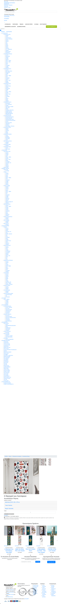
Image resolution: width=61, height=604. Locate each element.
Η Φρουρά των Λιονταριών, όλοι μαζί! (9, 550)
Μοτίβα (7, 81)
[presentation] (4, 540)
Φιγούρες (7, 48)
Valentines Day (8, 310)
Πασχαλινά (7, 318)
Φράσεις (7, 41)
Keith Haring (6, 362)
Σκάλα (7, 139)
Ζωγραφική (8, 65)
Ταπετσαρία (8, 138)
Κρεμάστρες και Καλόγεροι (8, 260)
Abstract (7, 247)
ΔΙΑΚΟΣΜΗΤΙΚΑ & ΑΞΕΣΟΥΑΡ (10, 26)
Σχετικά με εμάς (35, 585)
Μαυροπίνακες (8, 51)
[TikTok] (30, 420)
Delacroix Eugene (7, 370)
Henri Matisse (6, 358)
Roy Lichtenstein (6, 357)
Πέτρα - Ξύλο (8, 255)
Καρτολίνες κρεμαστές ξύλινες (11, 317)
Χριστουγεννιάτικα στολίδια (8, 293)
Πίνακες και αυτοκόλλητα (8, 216)
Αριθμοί (7, 129)
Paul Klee (5, 363)
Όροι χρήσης (44, 592)
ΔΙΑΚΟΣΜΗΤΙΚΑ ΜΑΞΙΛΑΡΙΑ (11, 325)
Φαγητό (7, 98)
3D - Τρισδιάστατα (9, 49)
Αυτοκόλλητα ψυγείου (7, 68)
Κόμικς (7, 99)
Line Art (7, 84)
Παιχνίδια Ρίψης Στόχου (10, 119)
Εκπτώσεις (7, 315)
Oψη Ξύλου (8, 107)
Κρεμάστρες (8, 52)
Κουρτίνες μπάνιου (7, 285)
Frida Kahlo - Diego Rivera (8, 355)
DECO (7, 324)
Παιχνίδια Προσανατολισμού (10, 120)
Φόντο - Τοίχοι (8, 61)
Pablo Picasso (6, 353)
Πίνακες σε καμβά (7, 185)
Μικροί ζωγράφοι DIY (9, 201)
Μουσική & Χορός (9, 122)
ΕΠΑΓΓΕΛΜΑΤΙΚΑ (43, 24)
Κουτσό (7, 121)
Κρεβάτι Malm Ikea (9, 112)
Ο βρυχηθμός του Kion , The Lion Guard (41, 550)
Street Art (7, 199)
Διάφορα (7, 50)
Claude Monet (6, 342)
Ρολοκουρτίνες (6, 272)
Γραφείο (7, 301)
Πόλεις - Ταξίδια (8, 60)
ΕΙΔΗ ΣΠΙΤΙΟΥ (6, 323)
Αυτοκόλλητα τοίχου (7, 34)
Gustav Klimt (6, 341)
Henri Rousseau (6, 372)
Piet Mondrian (6, 361)
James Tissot (6, 373)
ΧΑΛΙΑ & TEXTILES (7, 331)
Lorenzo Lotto (6, 380)
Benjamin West (6, 365)
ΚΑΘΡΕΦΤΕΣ (8, 327)
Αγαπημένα (53, 593)
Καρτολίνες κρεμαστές (7, 314)
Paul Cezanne (6, 348)
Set (6, 295)
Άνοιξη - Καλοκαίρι (9, 307)
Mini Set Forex (6, 223)
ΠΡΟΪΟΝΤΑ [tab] (3, 31)
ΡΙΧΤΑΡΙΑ (7, 332)
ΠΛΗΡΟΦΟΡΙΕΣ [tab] (9, 31)
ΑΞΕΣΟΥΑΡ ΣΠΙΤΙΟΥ (29, 24)
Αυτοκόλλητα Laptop (7, 146)
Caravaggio (6, 354)
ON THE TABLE (6, 333)
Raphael (5, 350)
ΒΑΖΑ (7, 326)
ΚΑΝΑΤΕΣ (7, 334)
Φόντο (7, 238)
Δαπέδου (7, 136)
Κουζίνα (7, 302)
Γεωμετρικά (8, 252)
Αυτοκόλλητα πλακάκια (8, 134)
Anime (7, 36)
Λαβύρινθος (8, 123)
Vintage (7, 66)
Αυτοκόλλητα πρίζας (7, 144)
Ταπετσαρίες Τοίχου (7, 151)
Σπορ (7, 43)
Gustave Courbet (7, 371)
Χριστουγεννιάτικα (9, 294)
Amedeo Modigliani (7, 366)
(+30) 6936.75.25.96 (10, 594)
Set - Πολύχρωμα (9, 104)
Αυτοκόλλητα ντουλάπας (8, 53)
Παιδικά (7, 35)
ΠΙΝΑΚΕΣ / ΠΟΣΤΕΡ (5, 168)
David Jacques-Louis (7, 377)
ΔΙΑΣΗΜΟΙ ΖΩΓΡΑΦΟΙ (21, 26)
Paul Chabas (6, 374)
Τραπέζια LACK (8, 114)
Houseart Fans (35, 586)
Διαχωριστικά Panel (7, 245)
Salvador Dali (6, 346)
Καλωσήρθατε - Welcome (10, 126)
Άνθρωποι (7, 198)
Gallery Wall (6, 169)
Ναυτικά (7, 40)
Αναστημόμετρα (8, 37)
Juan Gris (5, 379)
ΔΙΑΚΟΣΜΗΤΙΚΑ (5, 322)
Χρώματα (7, 130)
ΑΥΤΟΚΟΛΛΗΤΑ (8, 24)
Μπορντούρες (6, 167)
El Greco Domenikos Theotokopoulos (10, 349)
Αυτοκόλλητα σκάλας (7, 127)
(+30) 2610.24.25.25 (10, 592)
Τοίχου (7, 135)
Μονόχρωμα (8, 56)
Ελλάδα (7, 58)
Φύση (7, 64)
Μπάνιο (7, 303)
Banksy (7, 45)
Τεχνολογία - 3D (8, 162)
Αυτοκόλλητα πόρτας (7, 83)
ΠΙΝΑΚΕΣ (21, 24)
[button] (12, 502)
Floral (7, 248)
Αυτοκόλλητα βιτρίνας (7, 306)
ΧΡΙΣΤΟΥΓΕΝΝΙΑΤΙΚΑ (9, 339)
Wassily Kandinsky (7, 356)
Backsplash (8, 137)
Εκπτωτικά (7, 308)
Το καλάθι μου (53, 592)
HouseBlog (35, 587)
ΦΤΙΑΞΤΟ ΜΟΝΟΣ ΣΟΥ (51, 26)
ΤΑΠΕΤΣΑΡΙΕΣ (15, 24)
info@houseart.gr (10, 596)
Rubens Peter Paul (7, 347)
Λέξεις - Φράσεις (6, 299)
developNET (26, 598)
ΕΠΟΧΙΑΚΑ (6, 338)
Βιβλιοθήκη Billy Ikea (9, 113)
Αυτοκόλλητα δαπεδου (7, 115)
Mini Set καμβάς (6, 220)
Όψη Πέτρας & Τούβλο (9, 106)
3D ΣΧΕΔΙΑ (36, 24)
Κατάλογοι (35, 588)
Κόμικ (7, 76)
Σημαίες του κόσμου (9, 284)
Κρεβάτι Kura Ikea (9, 111)
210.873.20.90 (6, 15)
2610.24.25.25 (12, 15)
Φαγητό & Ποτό (8, 240)
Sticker (7, 147)
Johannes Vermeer (7, 378)
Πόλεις (7, 44)
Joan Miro (5, 364)
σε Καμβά (7, 170)
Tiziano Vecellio (6, 369)
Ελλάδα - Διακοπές (9, 233)
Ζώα (6, 42)
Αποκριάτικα (8, 311)
